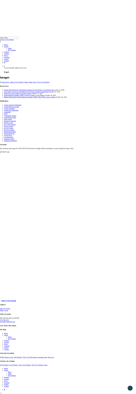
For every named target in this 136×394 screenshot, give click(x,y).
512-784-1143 (4, 320)
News (6, 55)
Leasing (6, 54)
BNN (5, 114)
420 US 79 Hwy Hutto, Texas (5, 309)
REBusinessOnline (10, 132)
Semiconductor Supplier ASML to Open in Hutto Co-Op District (24, 95)
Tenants (6, 52)
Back (9, 372)
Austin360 (7, 112)
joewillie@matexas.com (7, 322)
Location (7, 57)
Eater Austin (8, 119)
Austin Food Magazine (11, 110)
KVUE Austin (8, 126)
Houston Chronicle (10, 121)
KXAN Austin (8, 128)
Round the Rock (9, 133)
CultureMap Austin (10, 117)
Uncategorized (8, 137)
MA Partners (12, 50)
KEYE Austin (8, 123)
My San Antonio (9, 130)
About (6, 46)
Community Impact (10, 116)
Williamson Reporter (10, 141)
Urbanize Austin (9, 139)
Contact (6, 61)
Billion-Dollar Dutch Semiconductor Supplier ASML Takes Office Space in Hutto (29, 97)
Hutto (10, 48)
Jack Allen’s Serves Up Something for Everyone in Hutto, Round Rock (26, 92)
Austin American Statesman (12, 105)
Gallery (6, 59)
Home (6, 45)
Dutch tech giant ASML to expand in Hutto (17, 93)
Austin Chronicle (9, 108)
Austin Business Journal (11, 107)
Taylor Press (8, 135)
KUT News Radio (10, 124)
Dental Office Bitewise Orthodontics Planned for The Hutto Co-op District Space (29, 90)
